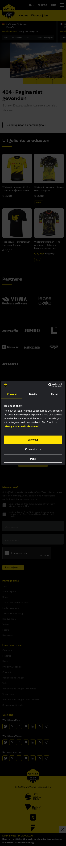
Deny (33, 458)
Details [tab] (33, 394)
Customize (31, 449)
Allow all (33, 439)
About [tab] (54, 394)
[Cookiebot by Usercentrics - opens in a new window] (48, 385)
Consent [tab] (12, 394)
